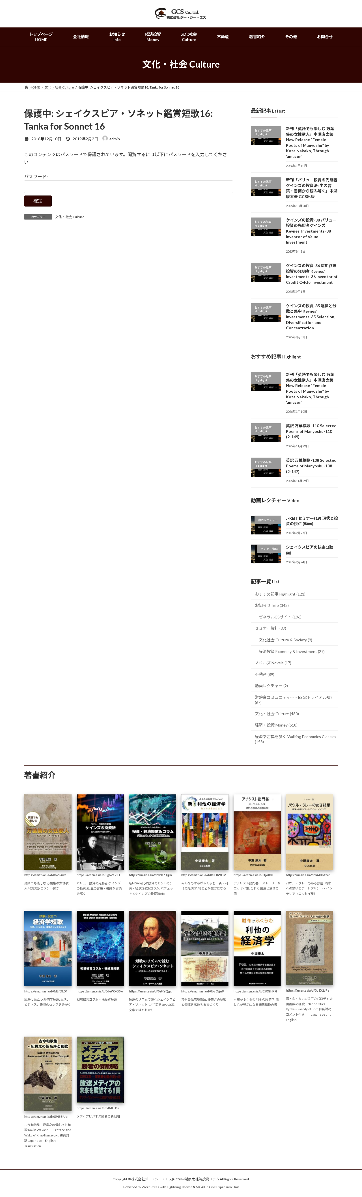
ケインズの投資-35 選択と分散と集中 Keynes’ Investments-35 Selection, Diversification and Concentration (311, 316)
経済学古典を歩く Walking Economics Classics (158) (295, 739)
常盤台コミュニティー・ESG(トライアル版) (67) (293, 700)
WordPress (150, 1187)
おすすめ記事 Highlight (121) (280, 593)
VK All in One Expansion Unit (217, 1187)
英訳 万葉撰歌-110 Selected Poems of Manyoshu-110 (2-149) (311, 431)
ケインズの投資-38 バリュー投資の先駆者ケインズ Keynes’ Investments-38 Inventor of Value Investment (311, 230)
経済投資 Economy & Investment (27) (292, 651)
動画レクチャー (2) (271, 685)
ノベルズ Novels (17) (273, 662)
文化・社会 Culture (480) (277, 713)
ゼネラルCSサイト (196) (280, 616)
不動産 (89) (264, 674)
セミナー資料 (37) (270, 628)
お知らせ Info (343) (272, 605)
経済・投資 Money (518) (276, 725)
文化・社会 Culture (69, 217)
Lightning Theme (179, 1187)
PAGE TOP (348, 1155)
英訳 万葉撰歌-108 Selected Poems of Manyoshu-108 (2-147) (311, 466)
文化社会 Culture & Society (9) (285, 639)
